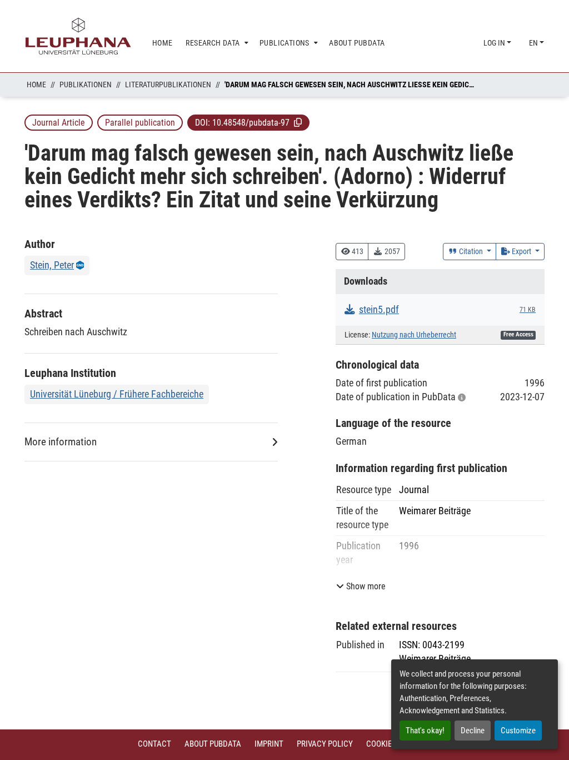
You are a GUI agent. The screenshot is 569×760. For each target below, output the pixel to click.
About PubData (212, 744)
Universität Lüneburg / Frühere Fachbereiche (116, 394)
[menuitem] (215, 43)
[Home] (78, 36)
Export (521, 251)
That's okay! (425, 731)
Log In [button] (495, 42)
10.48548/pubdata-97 (251, 122)
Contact (154, 744)
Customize (518, 731)
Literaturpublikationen (168, 84)
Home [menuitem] (162, 42)
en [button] (534, 42)
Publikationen (85, 84)
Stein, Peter (52, 265)
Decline (473, 731)
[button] (298, 122)
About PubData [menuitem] (357, 42)
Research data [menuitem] (212, 42)
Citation (471, 251)
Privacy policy (325, 744)
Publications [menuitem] (284, 42)
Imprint (268, 744)
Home (36, 84)
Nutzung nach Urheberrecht (414, 335)
